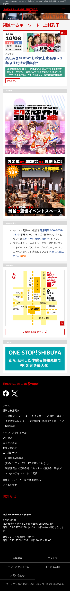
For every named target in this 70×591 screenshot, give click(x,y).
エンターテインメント (17, 473)
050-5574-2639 (19, 540)
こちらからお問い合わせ (36, 238)
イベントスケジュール (15, 432)
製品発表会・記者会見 (17, 468)
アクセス (7, 437)
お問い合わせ (10, 447)
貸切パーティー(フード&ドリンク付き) (26, 463)
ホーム (6, 405)
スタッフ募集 (10, 442)
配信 (35, 473)
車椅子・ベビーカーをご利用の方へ (22, 479)
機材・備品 (56, 415)
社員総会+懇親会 (14, 458)
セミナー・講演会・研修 (46, 468)
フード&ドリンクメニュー (32, 415)
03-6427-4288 (18, 527)
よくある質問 (10, 485)
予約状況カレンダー (16, 420)
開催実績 (10, 426)
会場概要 (10, 415)
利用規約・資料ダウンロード (45, 420)
